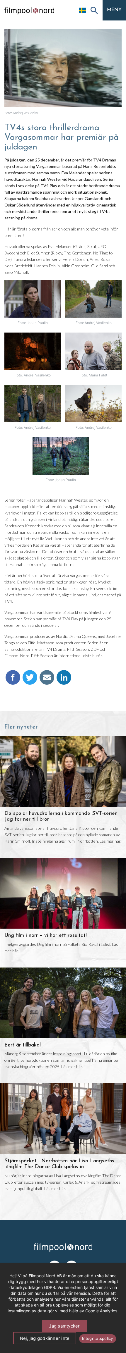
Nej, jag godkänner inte (45, 1338)
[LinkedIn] (63, 680)
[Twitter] (29, 680)
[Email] (46, 680)
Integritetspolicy (97, 1338)
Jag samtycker (64, 1326)
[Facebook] (12, 680)
